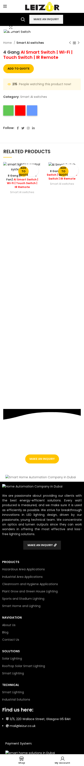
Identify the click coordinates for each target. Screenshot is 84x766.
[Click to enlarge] (10, 27)
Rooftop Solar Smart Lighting (23, 666)
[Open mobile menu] (5, 6)
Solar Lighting (12, 658)
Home (8, 43)
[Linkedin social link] (33, 128)
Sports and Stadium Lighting (23, 598)
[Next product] (78, 43)
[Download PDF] (20, 110)
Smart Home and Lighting (21, 606)
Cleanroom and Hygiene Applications (30, 584)
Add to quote (19, 69)
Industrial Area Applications (22, 577)
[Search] (23, 19)
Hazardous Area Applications (23, 569)
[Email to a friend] (32, 110)
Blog (5, 632)
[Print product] (8, 110)
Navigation (12, 617)
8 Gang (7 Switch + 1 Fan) (22, 181)
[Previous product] (70, 43)
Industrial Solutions (16, 699)
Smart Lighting (13, 673)
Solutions (11, 651)
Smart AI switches (30, 43)
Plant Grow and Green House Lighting (30, 591)
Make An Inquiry (46, 19)
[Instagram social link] (28, 128)
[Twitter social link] (23, 128)
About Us (9, 625)
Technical (10, 685)
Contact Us (10, 639)
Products (10, 562)
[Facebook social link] (18, 128)
